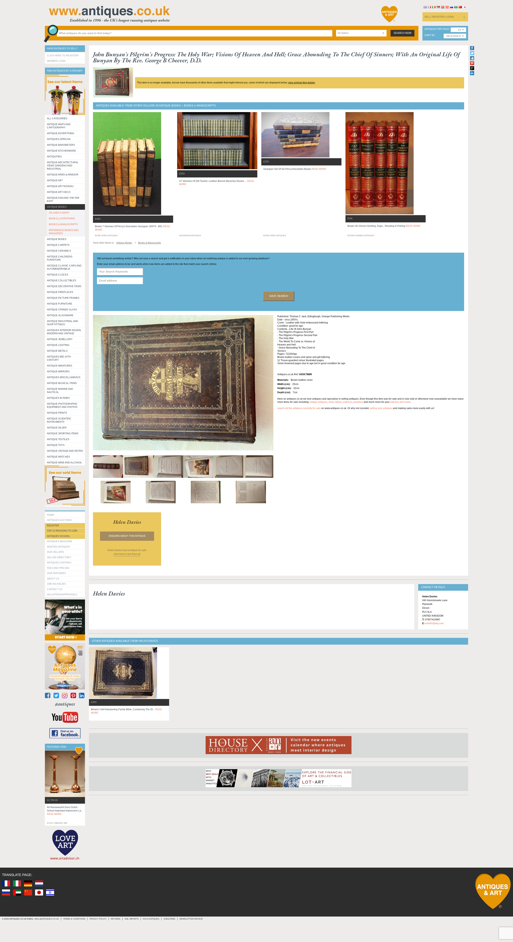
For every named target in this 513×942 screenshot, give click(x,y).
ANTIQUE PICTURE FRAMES (63, 298)
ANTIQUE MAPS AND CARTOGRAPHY (59, 126)
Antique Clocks (57, 274)
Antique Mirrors (58, 371)
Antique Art (55, 180)
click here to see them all (127, 554)
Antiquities (54, 156)
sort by (429, 35)
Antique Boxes (56, 239)
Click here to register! (63, 55)
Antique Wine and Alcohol (64, 462)
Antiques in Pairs (58, 398)
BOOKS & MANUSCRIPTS (63, 224)
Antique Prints (57, 412)
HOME (50, 515)
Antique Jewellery (60, 339)
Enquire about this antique (127, 536)
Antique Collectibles (61, 280)
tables (338, 402)
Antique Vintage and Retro (65, 451)
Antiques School (58, 536)
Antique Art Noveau (60, 186)
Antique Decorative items (64, 286)
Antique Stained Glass (62, 309)
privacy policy (98, 919)
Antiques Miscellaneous (63, 377)
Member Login (56, 61)
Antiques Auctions (59, 520)
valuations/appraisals (62, 594)
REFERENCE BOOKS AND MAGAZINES (64, 232)
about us (53, 578)
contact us (54, 589)
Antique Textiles (58, 439)
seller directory (59, 557)
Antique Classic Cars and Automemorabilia (64, 267)
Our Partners (56, 573)
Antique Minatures (59, 365)
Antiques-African (59, 139)
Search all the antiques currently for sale (299, 408)
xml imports (132, 919)
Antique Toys (56, 445)
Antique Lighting (58, 345)
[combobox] (361, 33)
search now (402, 33)
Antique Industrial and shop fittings (62, 323)
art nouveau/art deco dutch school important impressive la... (65, 810)
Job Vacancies (56, 583)
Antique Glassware (60, 315)
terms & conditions (74, 919)
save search (278, 296)
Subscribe (169, 919)
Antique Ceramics (59, 250)
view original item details (301, 82)
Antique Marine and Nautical (60, 391)
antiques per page (436, 29)
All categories (57, 118)
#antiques (65, 704)
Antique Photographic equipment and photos (62, 405)
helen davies (127, 522)
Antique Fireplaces (60, 292)
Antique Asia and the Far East (63, 200)
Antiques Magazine (59, 541)
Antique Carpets (58, 245)
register (53, 525)
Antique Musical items (62, 383)
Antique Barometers (61, 145)
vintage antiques (318, 402)
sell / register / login (439, 16)
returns (115, 919)
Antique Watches (58, 456)
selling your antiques (381, 408)
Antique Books (57, 207)
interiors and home (400, 402)
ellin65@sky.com (434, 623)
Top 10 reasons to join (62, 530)
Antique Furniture (59, 303)
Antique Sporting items (62, 433)
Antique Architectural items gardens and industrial (62, 165)
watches (347, 402)
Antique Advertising (60, 133)
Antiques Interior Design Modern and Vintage (64, 332)
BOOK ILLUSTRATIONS (62, 218)
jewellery (358, 402)
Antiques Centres (59, 562)
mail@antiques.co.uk (47, 919)
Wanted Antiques (58, 546)
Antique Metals (57, 350)
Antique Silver (57, 427)
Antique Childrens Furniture (59, 258)
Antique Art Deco (58, 192)
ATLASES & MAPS (59, 212)
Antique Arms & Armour (62, 174)
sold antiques (151, 919)
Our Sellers (55, 552)
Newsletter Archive (191, 919)
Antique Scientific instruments (59, 420)
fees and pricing (58, 568)
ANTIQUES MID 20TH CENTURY (59, 358)
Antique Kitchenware (61, 150)
